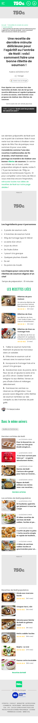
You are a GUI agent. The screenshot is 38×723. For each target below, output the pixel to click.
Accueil (4, 25)
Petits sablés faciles (25, 633)
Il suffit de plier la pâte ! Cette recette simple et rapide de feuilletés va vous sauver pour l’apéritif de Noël (26, 533)
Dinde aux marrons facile (25, 594)
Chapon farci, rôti (24, 607)
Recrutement (16, 705)
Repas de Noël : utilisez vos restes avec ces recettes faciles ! (24, 485)
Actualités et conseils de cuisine (18, 25)
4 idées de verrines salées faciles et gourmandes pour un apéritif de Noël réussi (26, 546)
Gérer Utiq (26, 712)
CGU (4, 707)
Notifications (30, 703)
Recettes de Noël (19, 673)
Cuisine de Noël (7, 27)
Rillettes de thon (25, 314)
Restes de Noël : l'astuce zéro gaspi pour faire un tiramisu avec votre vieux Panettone (26, 471)
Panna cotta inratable (26, 660)
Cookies (32, 710)
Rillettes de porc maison (25, 297)
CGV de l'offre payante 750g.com (22, 707)
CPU (8, 707)
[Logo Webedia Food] (19, 695)
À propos (5, 703)
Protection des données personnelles (15, 710)
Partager (21, 76)
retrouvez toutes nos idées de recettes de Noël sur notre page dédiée (16, 184)
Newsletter (20, 703)
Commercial (7, 705)
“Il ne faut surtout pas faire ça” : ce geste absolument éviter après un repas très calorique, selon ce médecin (26, 458)
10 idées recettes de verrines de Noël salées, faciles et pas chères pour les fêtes (26, 519)
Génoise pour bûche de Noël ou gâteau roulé (25, 622)
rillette (11, 161)
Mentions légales (28, 705)
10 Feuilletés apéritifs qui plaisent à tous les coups (26, 506)
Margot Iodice (14, 409)
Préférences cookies (14, 712)
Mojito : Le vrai (23, 647)
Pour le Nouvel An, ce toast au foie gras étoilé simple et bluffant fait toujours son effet (26, 444)
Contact (13, 703)
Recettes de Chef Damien (10, 429)
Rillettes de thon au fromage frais (26, 330)
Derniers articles (19, 492)
